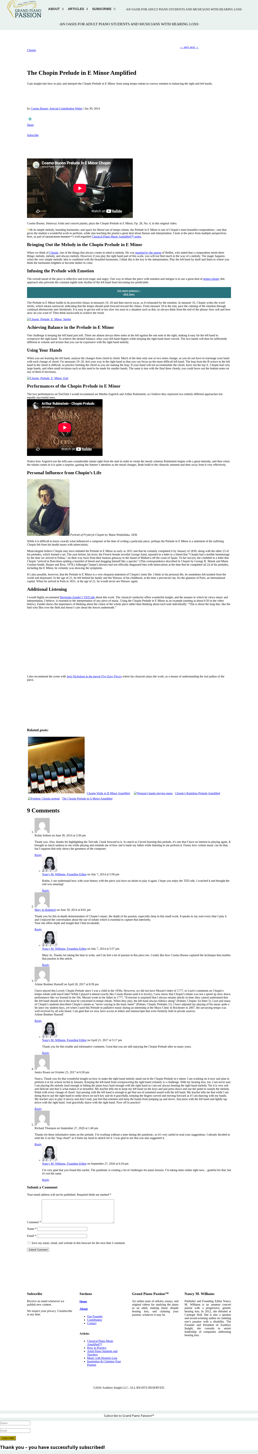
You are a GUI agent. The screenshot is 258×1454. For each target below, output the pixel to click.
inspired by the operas (148, 252)
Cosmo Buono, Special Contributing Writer (56, 108)
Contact (91, 1323)
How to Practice (96, 1347)
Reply (38, 855)
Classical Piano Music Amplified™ (100, 1342)
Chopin (31, 50)
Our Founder (95, 1316)
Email (31, 1235)
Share (30, 125)
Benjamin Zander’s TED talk (77, 597)
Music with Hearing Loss (102, 1358)
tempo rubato (211, 278)
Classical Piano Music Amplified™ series (116, 236)
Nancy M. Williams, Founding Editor (64, 874)
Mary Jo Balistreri (45, 909)
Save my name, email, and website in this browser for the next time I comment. (78, 1243)
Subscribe (102, 9)
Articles (76, 9)
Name (31, 1228)
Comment (34, 1222)
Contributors (94, 1319)
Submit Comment (38, 1249)
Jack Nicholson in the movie (94, 676)
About (54, 9)
